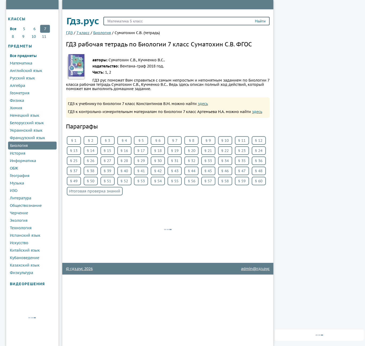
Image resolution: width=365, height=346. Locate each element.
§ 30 (158, 160)
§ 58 (225, 181)
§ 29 (141, 160)
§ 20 (191, 150)
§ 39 (107, 170)
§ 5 (141, 140)
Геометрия (19, 93)
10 (34, 36)
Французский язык (27, 137)
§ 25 (73, 160)
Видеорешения (27, 283)
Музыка (17, 183)
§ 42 (158, 170)
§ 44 (191, 170)
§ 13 (73, 150)
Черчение (19, 213)
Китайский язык (25, 250)
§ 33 (208, 160)
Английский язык (26, 70)
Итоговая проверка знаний (94, 191)
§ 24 (258, 150)
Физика (17, 100)
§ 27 (107, 160)
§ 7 (174, 140)
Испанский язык (25, 235)
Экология (19, 220)
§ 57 (208, 181)
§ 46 (225, 170)
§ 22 (225, 150)
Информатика (23, 160)
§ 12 (258, 140)
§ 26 (90, 160)
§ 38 (90, 170)
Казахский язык (25, 265)
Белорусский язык (27, 122)
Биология (19, 145)
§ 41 (141, 170)
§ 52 (124, 181)
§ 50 (90, 181)
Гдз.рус (83, 20)
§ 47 (242, 170)
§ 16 (124, 150)
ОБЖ (14, 168)
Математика (21, 63)
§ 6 (158, 140)
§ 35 (242, 160)
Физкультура (21, 272)
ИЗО (13, 190)
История (17, 153)
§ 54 (158, 181)
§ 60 (258, 181)
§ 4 (124, 140)
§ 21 (208, 150)
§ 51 (107, 181)
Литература (20, 198)
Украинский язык (26, 130)
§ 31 (174, 160)
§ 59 (242, 181)
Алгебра (17, 85)
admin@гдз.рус (255, 269)
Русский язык (22, 78)
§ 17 (141, 150)
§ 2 (90, 140)
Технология (21, 228)
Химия (16, 108)
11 (44, 36)
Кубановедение (24, 257)
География (19, 175)
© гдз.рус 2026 (79, 268)
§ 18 (158, 150)
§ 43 (174, 170)
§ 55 (174, 181)
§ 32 (191, 160)
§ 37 (73, 170)
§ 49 (73, 181)
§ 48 (258, 170)
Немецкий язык (24, 115)
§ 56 (191, 181)
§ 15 (107, 150)
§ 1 (73, 140)
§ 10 (225, 140)
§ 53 (141, 181)
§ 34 (225, 160)
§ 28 (124, 160)
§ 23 (242, 150)
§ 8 (191, 140)
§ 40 (124, 170)
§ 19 (174, 150)
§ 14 (90, 150)
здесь (203, 103)
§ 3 (107, 140)
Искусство (19, 242)
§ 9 (208, 140)
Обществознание (26, 205)
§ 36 (258, 160)
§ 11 (242, 140)
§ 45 (208, 170)
